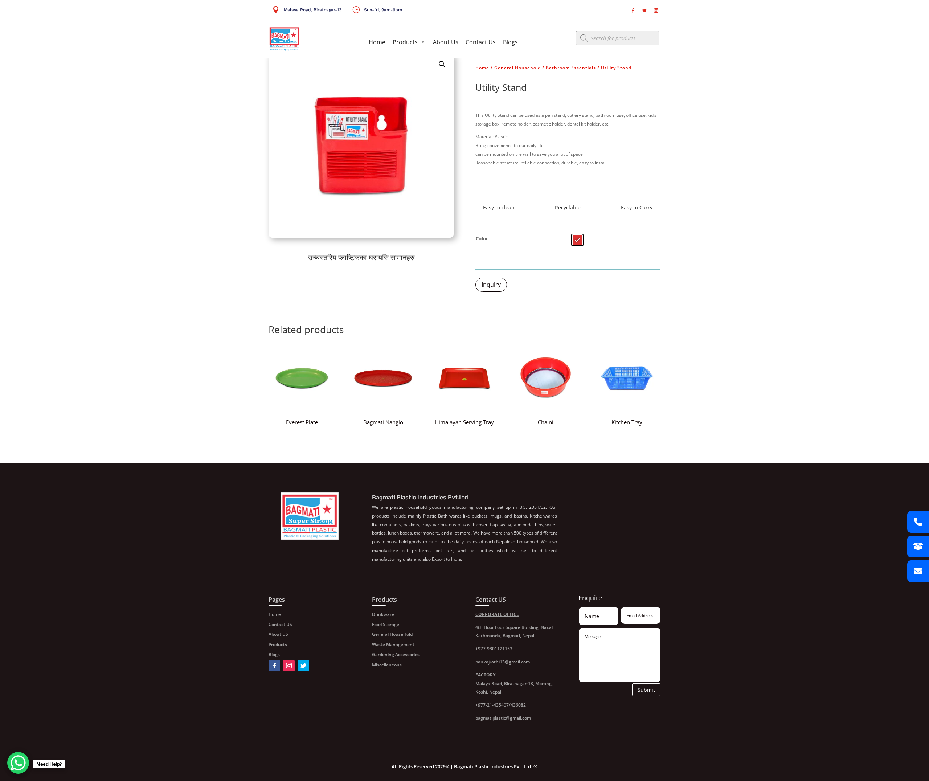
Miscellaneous (387, 665)
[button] (442, 64)
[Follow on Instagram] (656, 10)
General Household (517, 68)
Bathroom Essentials (571, 68)
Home (377, 42)
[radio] (577, 239)
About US (278, 634)
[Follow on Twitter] (644, 10)
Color (482, 238)
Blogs (510, 42)
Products (405, 42)
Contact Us (481, 42)
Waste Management (393, 644)
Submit (646, 689)
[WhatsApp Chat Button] (18, 763)
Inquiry (491, 285)
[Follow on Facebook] (633, 10)
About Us (445, 42)
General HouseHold (392, 634)
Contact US (280, 624)
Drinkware (383, 614)
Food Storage (385, 624)
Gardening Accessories (396, 654)
